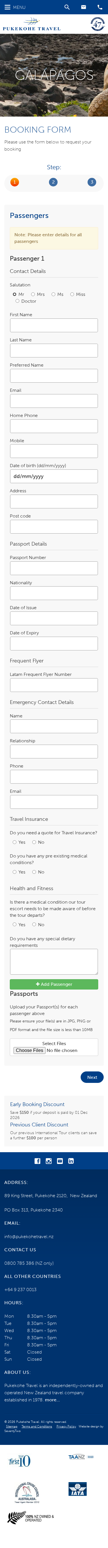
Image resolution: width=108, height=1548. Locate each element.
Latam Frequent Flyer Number (41, 674)
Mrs (41, 294)
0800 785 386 (19, 1263)
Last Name (21, 340)
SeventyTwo (12, 1431)
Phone (16, 766)
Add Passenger (56, 984)
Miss (80, 294)
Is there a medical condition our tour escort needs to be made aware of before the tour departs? (53, 908)
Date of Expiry (24, 633)
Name (16, 716)
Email (15, 390)
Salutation (20, 285)
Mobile (17, 440)
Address (18, 490)
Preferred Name (26, 365)
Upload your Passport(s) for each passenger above (51, 1018)
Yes (22, 842)
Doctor (28, 301)
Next (92, 1077)
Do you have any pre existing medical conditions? (48, 859)
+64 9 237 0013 (20, 1289)
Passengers (15, 182)
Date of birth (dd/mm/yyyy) (38, 465)
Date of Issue (23, 607)
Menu (19, 7)
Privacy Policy (66, 1426)
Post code (20, 516)
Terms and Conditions (37, 1426)
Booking (53, 182)
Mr (21, 294)
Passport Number (28, 557)
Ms (61, 294)
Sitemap (11, 1426)
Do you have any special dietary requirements (42, 942)
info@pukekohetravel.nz (29, 1236)
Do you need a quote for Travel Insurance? (53, 832)
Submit (92, 182)
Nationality (21, 582)
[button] (83, 7)
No (41, 842)
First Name (21, 314)
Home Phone (24, 415)
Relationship (22, 740)
